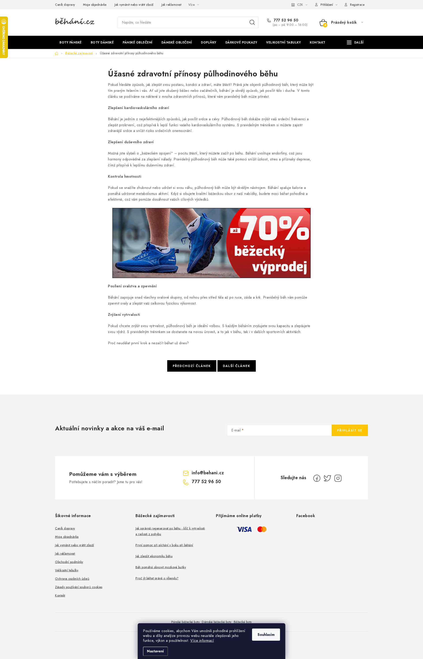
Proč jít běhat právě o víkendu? (157, 578)
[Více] (355, 42)
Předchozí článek (192, 366)
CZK (300, 4)
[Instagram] (337, 478)
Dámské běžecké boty (217, 622)
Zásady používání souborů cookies (78, 587)
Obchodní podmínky (69, 562)
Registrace (357, 4)
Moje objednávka (95, 4)
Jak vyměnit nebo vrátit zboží (134, 4)
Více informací (202, 640)
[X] (327, 478)
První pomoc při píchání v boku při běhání (164, 545)
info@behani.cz (208, 473)
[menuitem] (70, 42)
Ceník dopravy (65, 4)
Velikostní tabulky (66, 570)
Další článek (236, 366)
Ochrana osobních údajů (72, 578)
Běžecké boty (243, 622)
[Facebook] (316, 478)
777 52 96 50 (285, 20)
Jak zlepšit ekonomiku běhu (154, 556)
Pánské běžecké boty (185, 622)
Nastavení (155, 651)
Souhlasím (266, 634)
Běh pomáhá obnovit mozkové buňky (160, 567)
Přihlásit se (349, 430)
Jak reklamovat (171, 4)
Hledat (252, 22)
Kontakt (60, 595)
